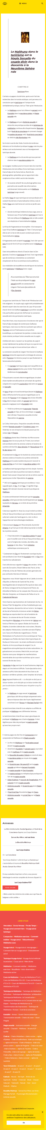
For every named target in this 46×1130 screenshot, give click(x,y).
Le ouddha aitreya (23, 842)
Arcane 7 (30, 1069)
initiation (31, 545)
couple (38, 412)
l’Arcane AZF (24, 764)
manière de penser (15, 134)
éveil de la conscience (19, 131)
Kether (14, 1080)
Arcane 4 (6, 1069)
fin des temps (7, 450)
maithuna (16, 752)
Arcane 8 (39, 1069)
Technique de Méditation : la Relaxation (27, 994)
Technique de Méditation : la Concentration (19, 997)
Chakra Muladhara (17, 1036)
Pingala (15, 433)
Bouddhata (16, 969)
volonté (10, 783)
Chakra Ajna (7, 1055)
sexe (39, 536)
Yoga (11, 198)
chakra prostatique (35, 1039)
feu (16, 486)
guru (4, 244)
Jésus (4, 679)
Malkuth (6, 1086)
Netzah (22, 1083)
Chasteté (14, 1028)
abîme (35, 620)
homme (33, 860)
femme (24, 398)
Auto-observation (27, 969)
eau (24, 486)
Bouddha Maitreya (28, 863)
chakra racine (30, 1036)
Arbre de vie (30, 1077)
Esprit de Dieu (13, 792)
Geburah (6, 1083)
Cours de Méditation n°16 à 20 (23, 983)
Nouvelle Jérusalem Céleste (20, 755)
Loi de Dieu (27, 795)
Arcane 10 (16, 1072)
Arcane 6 (22, 1069)
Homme (5, 441)
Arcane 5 (14, 1069)
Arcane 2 (29, 1066)
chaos (26, 565)
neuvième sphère (26, 113)
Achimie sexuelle (9, 1097)
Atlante (5, 528)
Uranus (40, 500)
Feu (5, 401)
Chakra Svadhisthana (19, 1039)
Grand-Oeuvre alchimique (28, 1014)
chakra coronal (24, 1058)
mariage (27, 241)
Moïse (36, 611)
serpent (35, 110)
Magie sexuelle (29, 738)
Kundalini (10, 113)
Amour (22, 703)
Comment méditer (20, 966)
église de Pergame (22, 1046)
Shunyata (40, 128)
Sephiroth (6, 1080)
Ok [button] (24, 1123)
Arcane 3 (37, 1066)
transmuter (27, 409)
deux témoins (22, 447)
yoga (31, 146)
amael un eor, (23, 837)
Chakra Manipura (25, 1042)
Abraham (16, 620)
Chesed (35, 1080)
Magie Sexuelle (21, 58)
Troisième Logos (29, 427)
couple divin (19, 61)
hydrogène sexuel (32, 743)
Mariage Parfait (33, 703)
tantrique (10, 192)
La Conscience (11, 855)
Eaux (29, 792)
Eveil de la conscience (27, 1010)
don (27, 894)
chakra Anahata (9, 1049)
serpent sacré (30, 749)
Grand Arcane (14, 764)
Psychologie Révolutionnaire (27, 1094)
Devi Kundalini (28, 770)
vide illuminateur (21, 137)
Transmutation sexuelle (11, 1017)
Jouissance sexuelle (23, 1025)
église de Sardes (34, 1052)
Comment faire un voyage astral (15, 951)
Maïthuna (35, 189)
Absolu (13, 1077)
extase (40, 384)
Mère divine (28, 961)
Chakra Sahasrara (11, 1058)
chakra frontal (18, 1055)
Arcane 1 (21, 1066)
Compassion (29, 735)
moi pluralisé (22, 372)
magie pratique (15, 774)
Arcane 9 (8, 1072)
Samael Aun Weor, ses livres (29, 1091)
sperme (21, 418)
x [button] (42, 1112)
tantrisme (17, 55)
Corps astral (18, 961)
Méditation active (9, 972)
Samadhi (8, 387)
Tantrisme (21, 92)
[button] (42, 3)
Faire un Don (10, 887)
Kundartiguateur (26, 829)
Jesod (34, 1083)
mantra (14, 483)
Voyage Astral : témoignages (25, 947)
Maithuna (21, 51)
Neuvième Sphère (22, 68)
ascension (7, 665)
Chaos (36, 792)
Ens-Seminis (16, 290)
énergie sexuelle (15, 427)
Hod (28, 1083)
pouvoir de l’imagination (29, 780)
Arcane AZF (32, 1028)
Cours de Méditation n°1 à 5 (30, 977)
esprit (5, 489)
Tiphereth (15, 1083)
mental (15, 369)
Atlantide (6, 506)
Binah (29, 1080)
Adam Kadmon (12, 780)
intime (33, 221)
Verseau (15, 503)
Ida (9, 433)
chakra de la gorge (18, 1052)
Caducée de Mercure (10, 597)
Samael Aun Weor (14, 866)
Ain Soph (21, 1077)
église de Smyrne (12, 1042)
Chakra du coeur (28, 1017)
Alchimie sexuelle (29, 122)
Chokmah (22, 1080)
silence (9, 369)
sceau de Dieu (8, 464)
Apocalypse (35, 447)
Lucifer (5, 1032)
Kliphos (14, 1086)
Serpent (25, 767)
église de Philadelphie (34, 1055)
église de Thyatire (24, 1049)
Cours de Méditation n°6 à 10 (14, 980)
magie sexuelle (32, 722)
